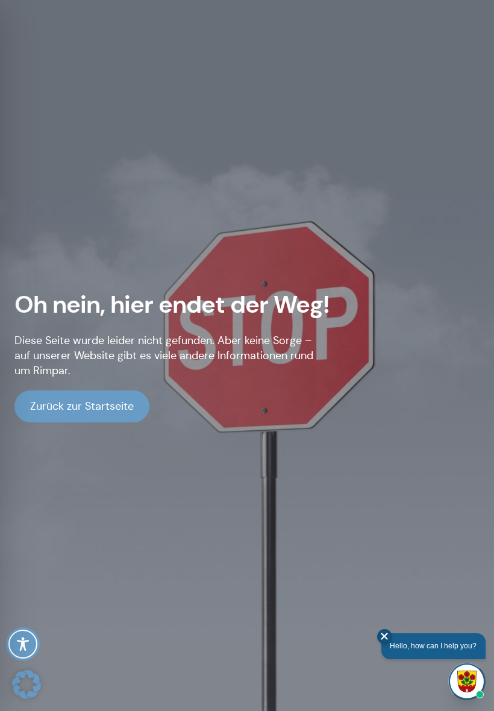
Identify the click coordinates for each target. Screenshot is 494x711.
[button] (26, 684)
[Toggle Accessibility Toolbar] (23, 644)
